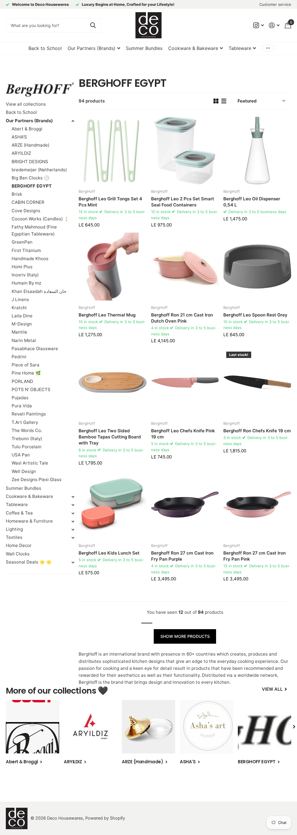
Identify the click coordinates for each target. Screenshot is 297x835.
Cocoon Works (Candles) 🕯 (40, 219)
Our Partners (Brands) (29, 120)
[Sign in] (274, 25)
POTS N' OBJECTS (31, 389)
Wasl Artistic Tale (30, 463)
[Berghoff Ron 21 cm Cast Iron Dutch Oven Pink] (185, 266)
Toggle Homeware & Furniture (73, 521)
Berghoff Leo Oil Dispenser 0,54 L (251, 202)
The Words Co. (27, 430)
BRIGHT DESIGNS (30, 161)
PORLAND (22, 381)
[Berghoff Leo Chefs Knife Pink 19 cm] (185, 383)
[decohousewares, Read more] (258, 25)
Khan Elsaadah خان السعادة (39, 291)
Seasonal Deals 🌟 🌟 (29, 562)
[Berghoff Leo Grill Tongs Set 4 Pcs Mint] (112, 151)
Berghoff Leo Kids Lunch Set (109, 553)
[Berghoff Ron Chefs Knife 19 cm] (257, 383)
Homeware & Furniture (29, 521)
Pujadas (20, 397)
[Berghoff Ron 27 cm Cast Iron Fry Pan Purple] (185, 505)
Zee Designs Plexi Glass (36, 479)
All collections (94, 48)
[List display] (223, 101)
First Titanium (26, 250)
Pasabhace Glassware (35, 348)
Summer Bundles (144, 48)
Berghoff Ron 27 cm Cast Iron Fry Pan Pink (254, 556)
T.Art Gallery (25, 422)
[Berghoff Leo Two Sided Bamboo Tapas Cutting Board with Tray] (112, 383)
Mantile (19, 332)
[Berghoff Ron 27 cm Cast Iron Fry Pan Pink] (257, 505)
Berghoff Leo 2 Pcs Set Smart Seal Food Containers (182, 202)
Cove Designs (26, 210)
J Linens (20, 299)
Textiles (14, 537)
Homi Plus (22, 266)
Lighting (14, 529)
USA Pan (21, 455)
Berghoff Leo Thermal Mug (107, 315)
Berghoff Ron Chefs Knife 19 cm (257, 430)
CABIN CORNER (28, 202)
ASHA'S (19, 137)
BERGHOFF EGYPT (32, 186)
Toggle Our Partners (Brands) (73, 121)
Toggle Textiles (73, 538)
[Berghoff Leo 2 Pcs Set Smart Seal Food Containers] (185, 151)
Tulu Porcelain (26, 446)
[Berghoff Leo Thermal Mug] (112, 266)
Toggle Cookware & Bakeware (73, 497)
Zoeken (93, 25)
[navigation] (294, 726)
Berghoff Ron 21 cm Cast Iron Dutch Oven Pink (182, 318)
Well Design (24, 471)
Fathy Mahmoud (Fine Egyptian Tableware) (34, 230)
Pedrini (19, 356)
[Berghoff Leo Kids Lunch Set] (112, 505)
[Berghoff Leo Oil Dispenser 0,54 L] (257, 151)
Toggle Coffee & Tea (73, 513)
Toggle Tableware (73, 505)
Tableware (17, 504)
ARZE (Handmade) (30, 145)
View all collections (26, 104)
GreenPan (22, 242)
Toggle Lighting (73, 529)
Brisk (17, 194)
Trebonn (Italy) (27, 438)
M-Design (22, 324)
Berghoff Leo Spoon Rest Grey (255, 315)
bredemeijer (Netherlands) (39, 169)
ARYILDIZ (21, 153)
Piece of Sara (25, 365)
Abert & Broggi (27, 129)
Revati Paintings (29, 414)
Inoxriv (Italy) (25, 275)
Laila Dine (22, 315)
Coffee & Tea (19, 513)
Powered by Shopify (105, 818)
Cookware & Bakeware (29, 496)
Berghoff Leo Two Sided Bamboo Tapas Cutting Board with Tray (110, 437)
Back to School (45, 48)
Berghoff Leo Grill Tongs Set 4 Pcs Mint (110, 202)
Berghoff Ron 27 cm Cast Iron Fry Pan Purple (182, 556)
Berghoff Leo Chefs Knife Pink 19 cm (183, 434)
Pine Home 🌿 (26, 373)
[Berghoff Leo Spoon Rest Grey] (257, 266)
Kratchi (19, 307)
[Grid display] (215, 101)
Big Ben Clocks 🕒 (30, 178)
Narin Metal (24, 340)
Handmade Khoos (30, 258)
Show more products (185, 636)
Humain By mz (26, 283)
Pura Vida (22, 405)
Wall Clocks (18, 554)
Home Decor (19, 545)
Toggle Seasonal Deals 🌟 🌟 (73, 562)
